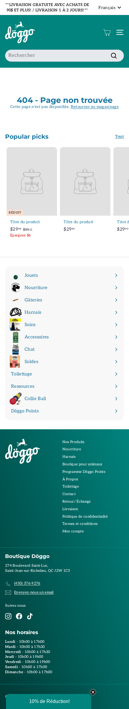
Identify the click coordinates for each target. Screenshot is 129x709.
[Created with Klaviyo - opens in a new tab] (64, 391)
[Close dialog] (125, 320)
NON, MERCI (96, 370)
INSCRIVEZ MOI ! (97, 360)
